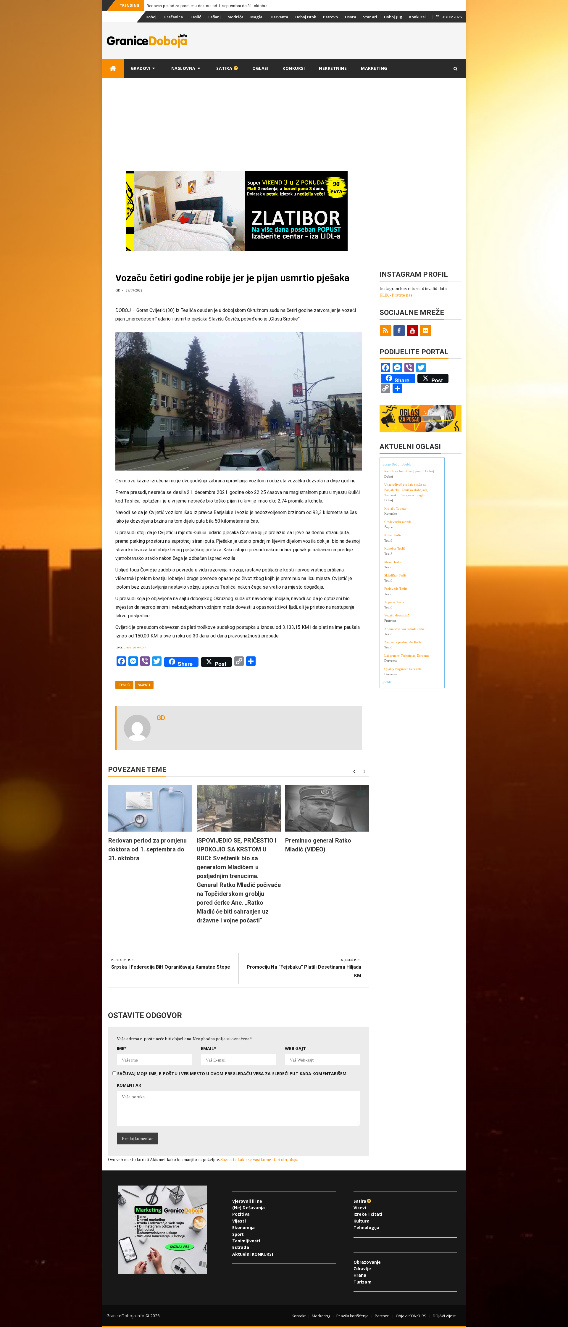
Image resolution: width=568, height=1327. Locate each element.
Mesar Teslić (392, 562)
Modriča (235, 17)
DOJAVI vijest (444, 1315)
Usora (350, 17)
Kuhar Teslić (393, 535)
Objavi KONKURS (411, 1315)
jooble (387, 682)
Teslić (195, 17)
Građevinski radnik (397, 522)
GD (117, 290)
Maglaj (257, 17)
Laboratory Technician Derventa (407, 655)
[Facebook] (399, 330)
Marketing (374, 68)
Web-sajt (295, 1048)
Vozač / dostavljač (396, 615)
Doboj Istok (305, 17)
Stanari (370, 17)
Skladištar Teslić (395, 575)
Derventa (279, 17)
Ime (122, 1048)
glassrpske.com (135, 647)
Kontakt (299, 1315)
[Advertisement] (284, 122)
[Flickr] (425, 330)
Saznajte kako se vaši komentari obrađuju (258, 1159)
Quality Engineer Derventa (403, 669)
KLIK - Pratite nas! (397, 295)
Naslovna (183, 68)
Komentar (129, 1085)
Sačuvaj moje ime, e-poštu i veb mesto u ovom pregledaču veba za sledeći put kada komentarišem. (232, 1073)
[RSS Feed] (385, 330)
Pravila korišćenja (352, 1315)
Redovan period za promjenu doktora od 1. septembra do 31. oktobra (207, 6)
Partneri (382, 1315)
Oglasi (260, 68)
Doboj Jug (393, 17)
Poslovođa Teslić (396, 588)
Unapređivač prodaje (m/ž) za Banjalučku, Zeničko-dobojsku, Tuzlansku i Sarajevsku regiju (406, 490)
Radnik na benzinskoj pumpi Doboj (409, 471)
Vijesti (144, 685)
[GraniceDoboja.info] (113, 68)
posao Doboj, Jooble (397, 464)
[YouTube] (412, 330)
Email (208, 1048)
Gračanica (173, 17)
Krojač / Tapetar (395, 508)
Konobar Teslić (394, 548)
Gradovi (141, 68)
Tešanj (214, 17)
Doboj (151, 17)
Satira (225, 68)
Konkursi (417, 17)
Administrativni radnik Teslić (404, 629)
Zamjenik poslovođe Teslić (403, 642)
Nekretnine (333, 68)
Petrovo (330, 17)
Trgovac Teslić (394, 602)
